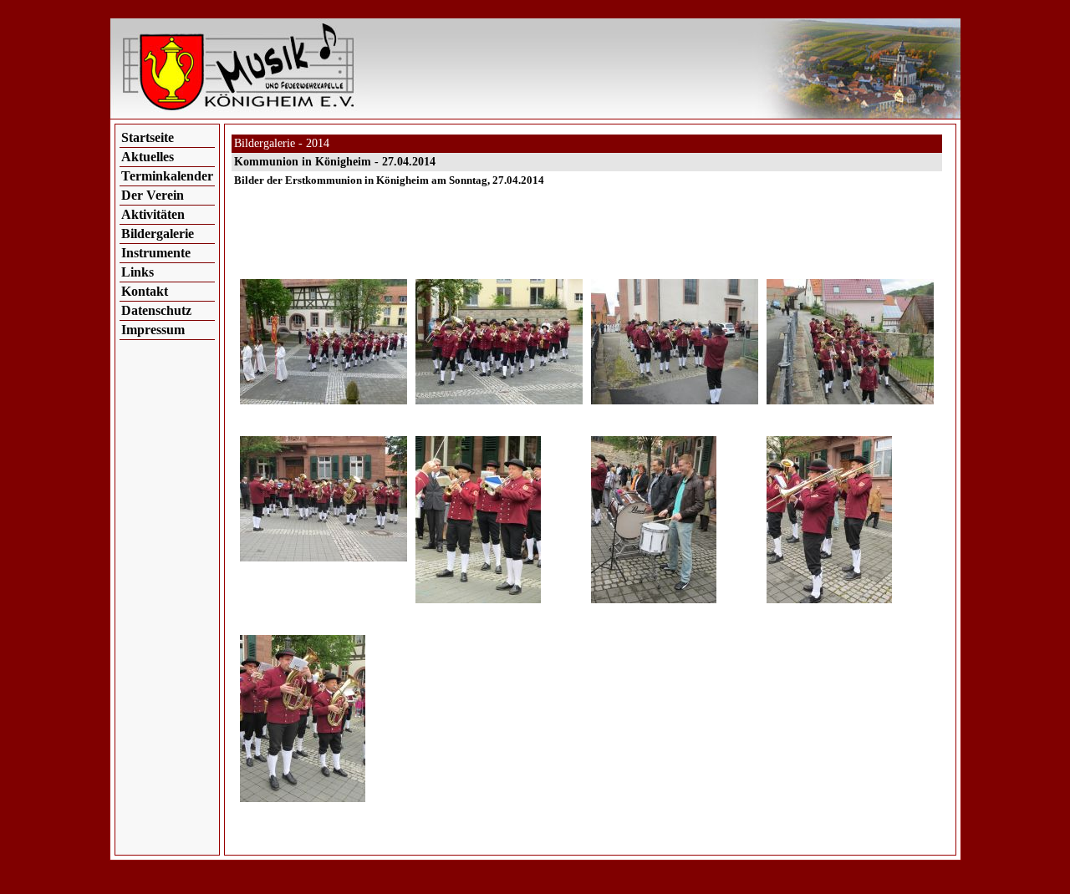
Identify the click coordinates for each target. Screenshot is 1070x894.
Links (137, 272)
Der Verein (152, 195)
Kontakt (144, 291)
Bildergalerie (157, 233)
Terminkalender (167, 176)
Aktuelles (147, 157)
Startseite (147, 137)
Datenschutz (156, 310)
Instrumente (156, 253)
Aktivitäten (153, 214)
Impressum (153, 330)
